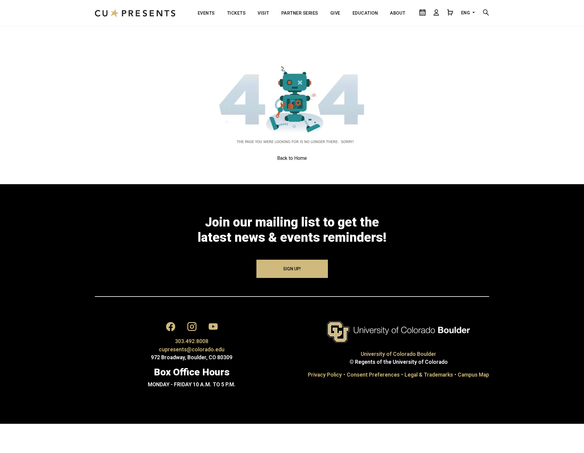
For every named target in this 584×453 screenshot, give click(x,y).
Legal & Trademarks (429, 375)
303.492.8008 (191, 341)
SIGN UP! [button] (292, 268)
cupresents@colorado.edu (191, 349)
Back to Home (292, 158)
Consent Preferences (373, 375)
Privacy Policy (325, 375)
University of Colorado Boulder (398, 354)
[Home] (135, 13)
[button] (171, 328)
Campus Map (473, 375)
